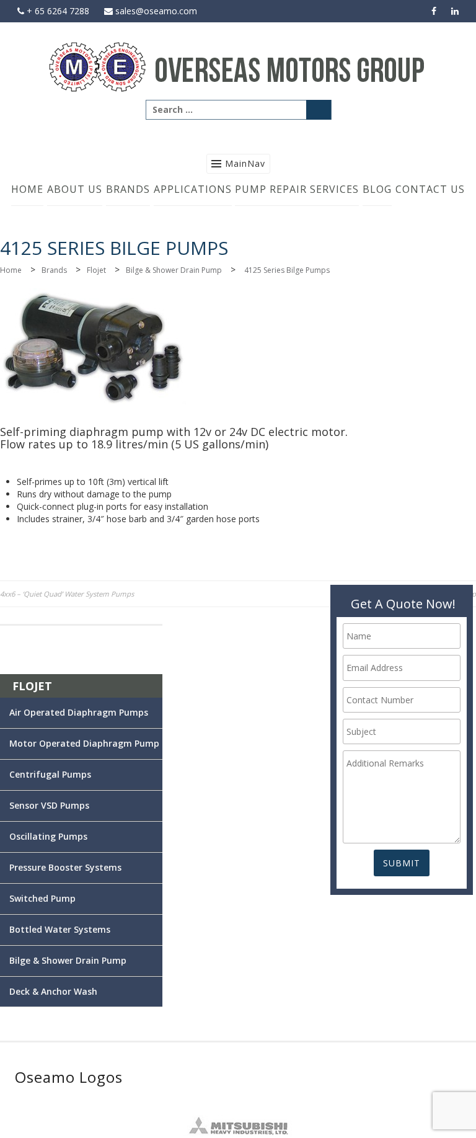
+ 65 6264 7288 (56, 11)
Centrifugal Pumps (50, 774)
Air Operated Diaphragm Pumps (78, 712)
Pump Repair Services (297, 189)
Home (27, 189)
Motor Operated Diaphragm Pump (84, 743)
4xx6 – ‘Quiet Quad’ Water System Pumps (67, 593)
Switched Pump (42, 898)
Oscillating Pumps (48, 836)
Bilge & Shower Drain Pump (174, 270)
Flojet (96, 270)
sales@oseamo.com (155, 11)
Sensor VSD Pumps (49, 805)
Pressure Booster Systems (65, 867)
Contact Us (430, 189)
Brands (128, 189)
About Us (74, 189)
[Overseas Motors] (238, 66)
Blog (377, 189)
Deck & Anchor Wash (53, 991)
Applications (193, 189)
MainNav (245, 163)
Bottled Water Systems (59, 929)
